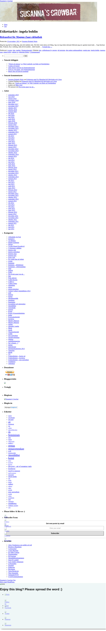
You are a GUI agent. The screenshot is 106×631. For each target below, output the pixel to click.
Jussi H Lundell (13, 560)
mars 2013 (11, 188)
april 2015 (11, 141)
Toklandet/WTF (13, 575)
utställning (12, 503)
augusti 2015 (12, 134)
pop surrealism (13, 335)
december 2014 (13, 149)
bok (9, 426)
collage (10, 428)
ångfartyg (11, 239)
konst (11, 458)
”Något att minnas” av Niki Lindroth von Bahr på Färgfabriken (28, 64)
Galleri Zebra (12, 283)
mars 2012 (11, 210)
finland (10, 270)
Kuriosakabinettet (14, 317)
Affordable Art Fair (14, 237)
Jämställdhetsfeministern (16, 558)
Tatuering (11, 350)
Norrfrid (11, 565)
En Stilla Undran (13, 552)
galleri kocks (11, 441)
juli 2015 (11, 136)
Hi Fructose (12, 556)
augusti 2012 (12, 201)
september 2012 (13, 199)
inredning (11, 300)
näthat (9, 488)
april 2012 (11, 208)
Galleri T (11, 282)
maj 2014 (11, 162)
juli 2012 (11, 203)
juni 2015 (11, 138)
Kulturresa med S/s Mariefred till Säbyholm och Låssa (44, 79)
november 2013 (13, 173)
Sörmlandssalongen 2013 (16, 349)
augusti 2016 (12, 112)
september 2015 (13, 132)
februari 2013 (12, 190)
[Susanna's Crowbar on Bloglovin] (11, 408)
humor (10, 296)
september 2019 (13, 95)
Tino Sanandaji (13, 573)
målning (10, 486)
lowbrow (11, 319)
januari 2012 (12, 214)
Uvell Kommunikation (15, 577)
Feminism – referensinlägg (17, 267)
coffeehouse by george (49, 50)
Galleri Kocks (12, 280)
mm (9, 478)
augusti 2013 (12, 179)
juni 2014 (11, 160)
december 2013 (13, 171)
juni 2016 (11, 115)
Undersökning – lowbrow (16, 358)
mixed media (12, 476)
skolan (10, 345)
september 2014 (13, 154)
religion (10, 339)
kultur (10, 315)
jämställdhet (12, 306)
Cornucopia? (12, 549)
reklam (10, 496)
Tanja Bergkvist (13, 571)
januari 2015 (12, 147)
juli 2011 (11, 225)
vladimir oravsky (13, 505)
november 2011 (13, 218)
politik (10, 334)
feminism (11, 263)
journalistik (11, 308)
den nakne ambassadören (74, 50)
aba (40, 50)
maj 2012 (11, 206)
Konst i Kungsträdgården (16, 313)
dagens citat (12, 250)
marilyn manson (14, 471)
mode (9, 480)
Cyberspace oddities (14, 248)
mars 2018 (11, 102)
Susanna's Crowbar (6, 1)
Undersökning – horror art (16, 356)
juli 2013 (11, 180)
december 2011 (13, 216)
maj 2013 (11, 184)
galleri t (10, 443)
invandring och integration (16, 304)
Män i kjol (19, 85)
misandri (11, 475)
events (10, 50)
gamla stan (86, 50)
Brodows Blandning (14, 547)
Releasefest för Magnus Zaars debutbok (21, 37)
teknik (10, 352)
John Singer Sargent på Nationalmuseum (21, 68)
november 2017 (13, 106)
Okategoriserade (26, 50)
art (9, 422)
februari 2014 (12, 167)
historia (10, 295)
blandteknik (11, 424)
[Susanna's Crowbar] (11, 399)
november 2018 (13, 100)
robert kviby (7, 52)
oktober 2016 (12, 110)
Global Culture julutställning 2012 (19, 291)
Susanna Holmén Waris (29, 41)
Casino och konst (14, 66)
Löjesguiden (12, 564)
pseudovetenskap (13, 337)
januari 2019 (12, 98)
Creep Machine (13, 550)
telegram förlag (24, 52)
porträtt (10, 494)
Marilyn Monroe (13, 322)
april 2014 (11, 164)
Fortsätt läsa (47, 47)
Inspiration (11, 302)
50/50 (10, 416)
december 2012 (13, 193)
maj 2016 (11, 117)
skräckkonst (12, 347)
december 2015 (13, 126)
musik (10, 330)
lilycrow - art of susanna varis (20, 466)
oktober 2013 (12, 175)
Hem (5, 24)
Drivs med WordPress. (7, 582)
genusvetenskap (13, 289)
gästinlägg (11, 285)
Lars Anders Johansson (15, 562)
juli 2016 (11, 113)
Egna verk (11, 257)
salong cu (15, 52)
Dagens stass (12, 254)
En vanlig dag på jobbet (16, 259)
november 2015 (13, 128)
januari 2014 (12, 169)
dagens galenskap (14, 252)
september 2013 (13, 177)
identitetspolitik (13, 298)
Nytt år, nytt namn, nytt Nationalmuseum (21, 69)
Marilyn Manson (13, 321)
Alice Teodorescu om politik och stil (20, 545)
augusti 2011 (12, 223)
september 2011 (13, 221)
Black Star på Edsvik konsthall (18, 71)
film (9, 437)
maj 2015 (11, 139)
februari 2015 (12, 145)
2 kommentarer (35, 52)
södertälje (11, 501)
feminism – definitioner (15, 265)
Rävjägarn (11, 569)
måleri (10, 484)
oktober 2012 (12, 197)
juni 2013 (11, 182)
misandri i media (13, 326)
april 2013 (11, 186)
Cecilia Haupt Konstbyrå (16, 246)
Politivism (11, 567)
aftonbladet (11, 417)
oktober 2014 (12, 152)
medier (18, 50)
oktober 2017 (12, 108)
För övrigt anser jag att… (27, 87)
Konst (10, 311)
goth (9, 293)
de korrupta (61, 50)
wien (9, 507)
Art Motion (12, 241)
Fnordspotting (12, 554)
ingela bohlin (95, 50)
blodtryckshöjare (13, 242)
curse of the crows (12, 430)
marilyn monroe (12, 473)
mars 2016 (11, 121)
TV (9, 354)
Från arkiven (12, 278)
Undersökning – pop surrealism (18, 360)
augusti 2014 (12, 156)
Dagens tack (12, 255)
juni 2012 (11, 205)
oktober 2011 (12, 219)
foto (14, 50)
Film (9, 268)
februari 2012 (12, 212)
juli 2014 (11, 158)
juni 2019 (11, 97)
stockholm (11, 498)
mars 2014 (11, 165)
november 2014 (13, 151)
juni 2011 (11, 227)
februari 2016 (12, 123)
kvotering (10, 462)
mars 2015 (11, 143)
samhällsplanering (14, 341)
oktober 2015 (12, 130)
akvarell (10, 420)
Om (5, 26)
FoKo (10, 272)
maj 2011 (11, 229)
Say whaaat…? (13, 343)
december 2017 (13, 104)
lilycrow (10, 464)
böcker (10, 244)
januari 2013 (12, 192)
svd (9, 499)
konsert (10, 309)
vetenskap (11, 363)
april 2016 (11, 119)
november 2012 (13, 195)
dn (9, 432)
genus (10, 287)
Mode (10, 328)
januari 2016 (12, 125)
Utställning (11, 362)
